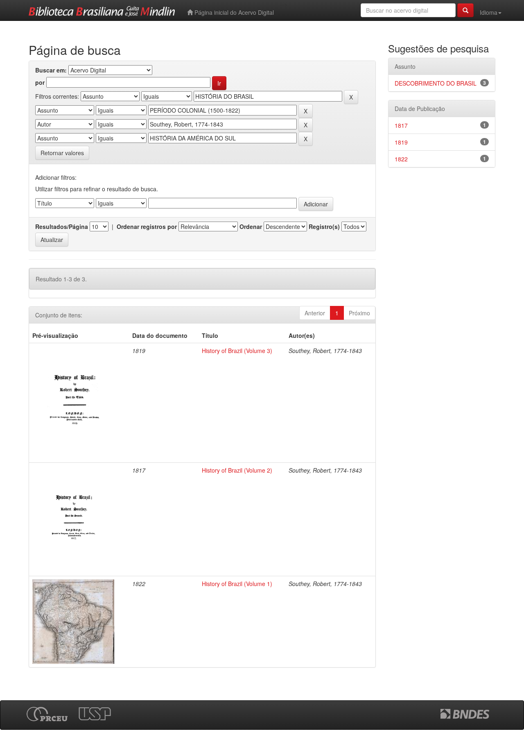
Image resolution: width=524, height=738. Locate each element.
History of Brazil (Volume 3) (237, 350)
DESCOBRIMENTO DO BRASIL (436, 83)
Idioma (488, 12)
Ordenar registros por (147, 226)
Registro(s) (324, 226)
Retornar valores (62, 153)
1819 (401, 142)
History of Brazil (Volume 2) (237, 470)
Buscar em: (51, 70)
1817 (401, 125)
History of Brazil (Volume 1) (237, 584)
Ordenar (250, 226)
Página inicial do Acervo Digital (233, 12)
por (40, 82)
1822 (401, 159)
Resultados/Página (61, 226)
